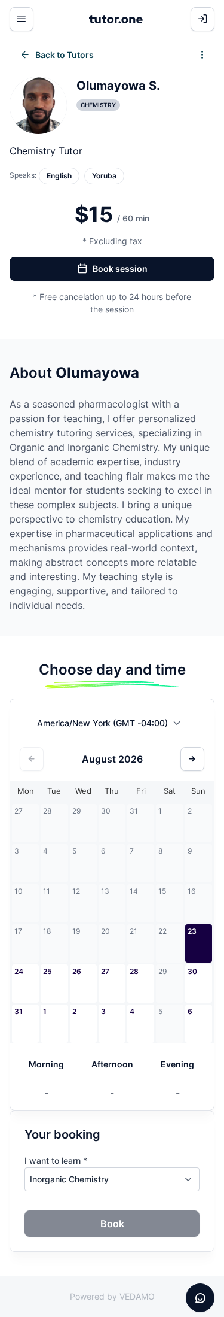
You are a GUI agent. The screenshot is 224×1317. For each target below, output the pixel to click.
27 (105, 971)
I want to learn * (55, 1160)
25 (47, 971)
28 (134, 971)
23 (192, 931)
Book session (120, 268)
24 (18, 971)
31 (18, 1011)
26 (76, 971)
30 (192, 971)
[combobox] (112, 726)
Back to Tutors (64, 55)
